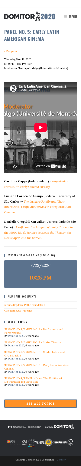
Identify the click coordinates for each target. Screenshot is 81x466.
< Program (10, 51)
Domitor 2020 (16, 336)
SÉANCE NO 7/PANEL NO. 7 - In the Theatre (32, 342)
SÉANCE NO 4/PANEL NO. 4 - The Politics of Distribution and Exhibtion (33, 380)
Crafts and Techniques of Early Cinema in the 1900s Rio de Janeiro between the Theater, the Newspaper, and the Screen (38, 232)
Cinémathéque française (18, 310)
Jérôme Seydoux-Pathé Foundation (24, 305)
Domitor (61, 459)
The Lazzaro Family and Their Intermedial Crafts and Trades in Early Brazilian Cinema (37, 207)
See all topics (40, 403)
